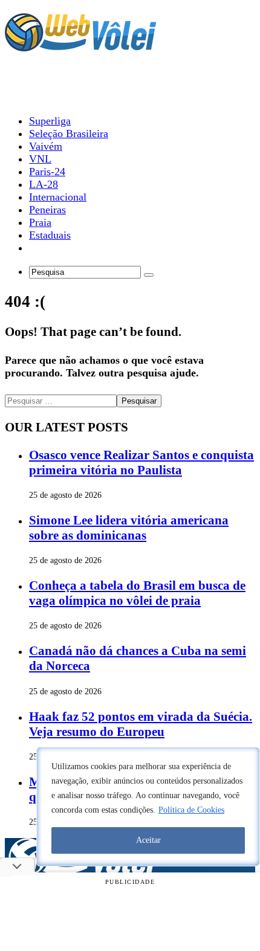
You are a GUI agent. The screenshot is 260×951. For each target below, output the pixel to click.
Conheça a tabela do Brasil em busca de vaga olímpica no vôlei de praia (137, 593)
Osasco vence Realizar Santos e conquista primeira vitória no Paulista (141, 462)
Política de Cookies (191, 809)
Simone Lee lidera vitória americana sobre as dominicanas (129, 528)
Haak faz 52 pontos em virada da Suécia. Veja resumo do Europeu (140, 724)
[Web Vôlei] (80, 46)
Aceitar (148, 840)
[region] (148, 806)
